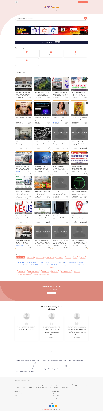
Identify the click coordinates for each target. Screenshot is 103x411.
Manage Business (82, 2)
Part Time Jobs (30, 257)
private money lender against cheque (65, 369)
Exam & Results (59, 257)
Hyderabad (18, 37)
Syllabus (75, 257)
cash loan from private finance (41, 366)
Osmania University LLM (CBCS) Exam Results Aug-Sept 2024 (51, 265)
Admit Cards (82, 257)
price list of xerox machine (75, 360)
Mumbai (39, 37)
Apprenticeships (21, 271)
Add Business (18, 396)
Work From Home (40, 257)
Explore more (51, 267)
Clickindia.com (47, 409)
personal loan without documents (63, 363)
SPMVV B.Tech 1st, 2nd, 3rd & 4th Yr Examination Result (51, 262)
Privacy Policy (56, 398)
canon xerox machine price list (24, 366)
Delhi (35, 37)
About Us (17, 391)
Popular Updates (50, 257)
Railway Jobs (77, 271)
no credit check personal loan (36, 369)
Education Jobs (54, 271)
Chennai (31, 37)
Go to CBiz (51, 293)
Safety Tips (56, 391)
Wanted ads (26, 75)
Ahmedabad (25, 37)
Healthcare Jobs (45, 271)
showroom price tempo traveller (24, 371)
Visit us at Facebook (20, 398)
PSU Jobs (20, 274)
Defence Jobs (37, 274)
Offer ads (18, 75)
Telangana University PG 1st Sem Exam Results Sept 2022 (74, 262)
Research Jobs (45, 274)
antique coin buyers (21, 369)
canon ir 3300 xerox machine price (25, 363)
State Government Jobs (66, 271)
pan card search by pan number (44, 363)
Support (55, 394)
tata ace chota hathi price (58, 366)
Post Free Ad (18, 394)
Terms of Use (56, 396)
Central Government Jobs (33, 271)
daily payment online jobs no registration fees (27, 360)
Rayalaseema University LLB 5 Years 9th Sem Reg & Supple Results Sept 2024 (74, 265)
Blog (54, 400)
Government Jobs (20, 257)
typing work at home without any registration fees (54, 360)
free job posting (50, 369)
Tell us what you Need (51, 42)
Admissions (68, 257)
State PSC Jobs (27, 274)
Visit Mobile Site (19, 400)
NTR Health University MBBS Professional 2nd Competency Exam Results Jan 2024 (28, 262)
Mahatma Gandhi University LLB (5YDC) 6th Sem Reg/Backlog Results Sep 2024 (28, 265)
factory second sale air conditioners (76, 366)
